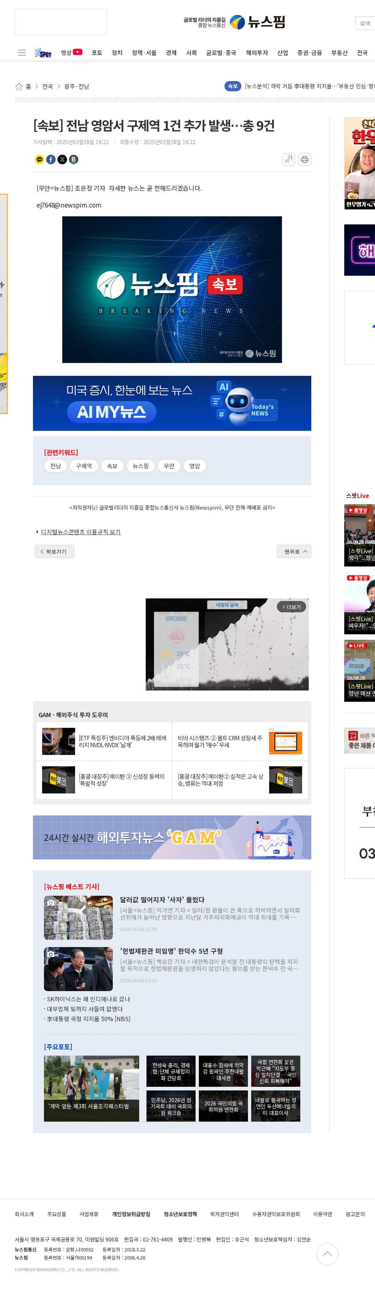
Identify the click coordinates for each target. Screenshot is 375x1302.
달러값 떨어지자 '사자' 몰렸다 (162, 900)
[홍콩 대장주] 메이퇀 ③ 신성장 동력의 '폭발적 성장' (121, 780)
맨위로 (292, 551)
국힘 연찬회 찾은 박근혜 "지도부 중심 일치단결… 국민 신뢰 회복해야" (276, 1071)
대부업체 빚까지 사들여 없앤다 (85, 1009)
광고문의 (355, 1214)
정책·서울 (144, 52)
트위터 (62, 159)
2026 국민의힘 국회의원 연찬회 (223, 1106)
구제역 (84, 465)
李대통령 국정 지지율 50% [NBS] (88, 1019)
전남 (55, 465)
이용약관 (322, 1214)
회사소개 (24, 1214)
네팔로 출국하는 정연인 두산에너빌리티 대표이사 (275, 1106)
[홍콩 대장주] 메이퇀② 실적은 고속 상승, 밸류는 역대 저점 (220, 780)
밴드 (73, 159)
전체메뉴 (22, 52)
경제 (171, 52)
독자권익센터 (224, 1214)
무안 (169, 465)
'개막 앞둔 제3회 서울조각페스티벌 (88, 1106)
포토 (97, 52)
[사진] (78, 916)
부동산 (339, 52)
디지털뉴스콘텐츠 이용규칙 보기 (81, 531)
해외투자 (257, 52)
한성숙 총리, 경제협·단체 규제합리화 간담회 (171, 1071)
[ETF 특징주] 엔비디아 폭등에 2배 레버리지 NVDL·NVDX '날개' (122, 741)
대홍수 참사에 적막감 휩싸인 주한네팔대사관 (223, 1071)
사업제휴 (89, 1214)
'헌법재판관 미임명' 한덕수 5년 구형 (171, 951)
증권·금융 (309, 52)
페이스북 (51, 159)
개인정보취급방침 (131, 1214)
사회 (191, 52)
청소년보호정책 (180, 1214)
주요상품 (56, 1214)
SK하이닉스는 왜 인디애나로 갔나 (88, 999)
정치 (117, 52)
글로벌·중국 (221, 52)
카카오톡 (39, 159)
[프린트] (304, 159)
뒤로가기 (56, 551)
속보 (112, 465)
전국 (362, 52)
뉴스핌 (141, 465)
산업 (282, 52)
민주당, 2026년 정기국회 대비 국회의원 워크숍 (171, 1106)
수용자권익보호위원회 (276, 1214)
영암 (194, 465)
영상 (66, 52)
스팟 (357, 495)
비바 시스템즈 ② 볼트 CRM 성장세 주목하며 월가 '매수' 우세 (220, 741)
